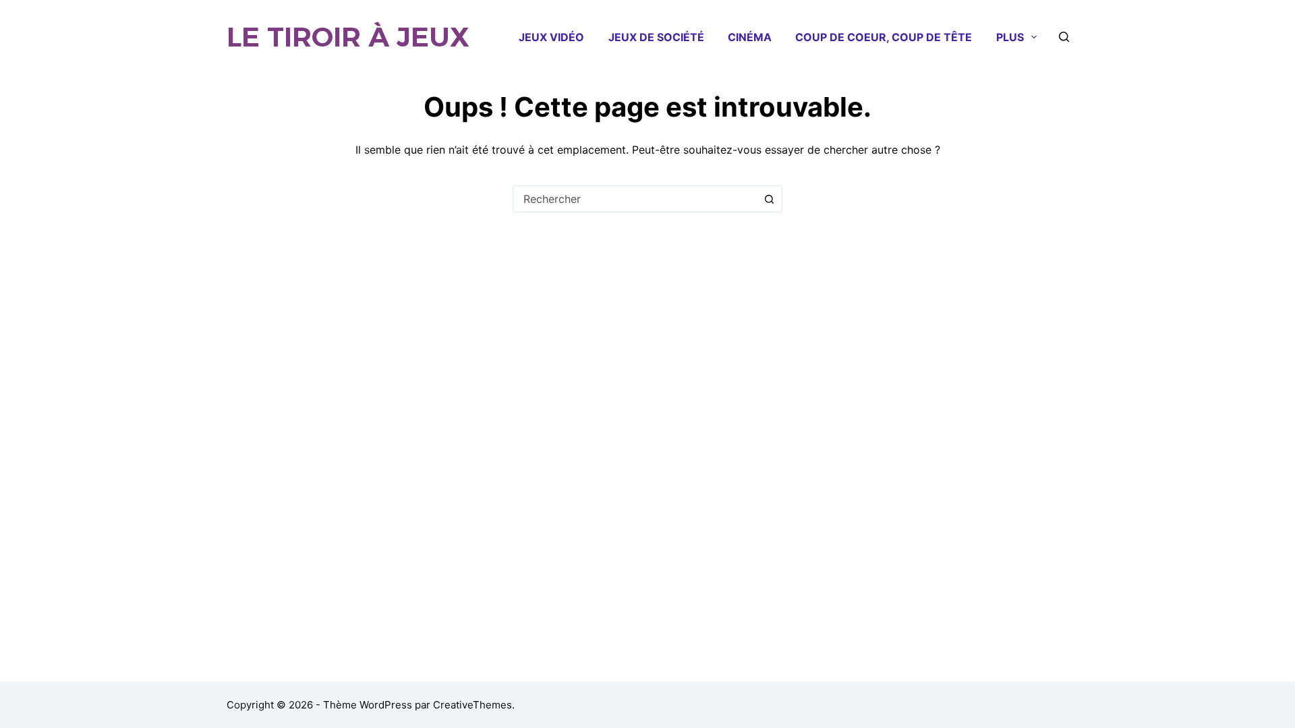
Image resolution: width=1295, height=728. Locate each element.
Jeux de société (656, 37)
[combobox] (634, 198)
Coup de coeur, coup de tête (883, 37)
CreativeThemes (472, 704)
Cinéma (750, 37)
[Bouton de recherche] (769, 199)
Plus (1010, 37)
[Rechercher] (1064, 37)
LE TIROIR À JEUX (348, 36)
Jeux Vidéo (551, 37)
